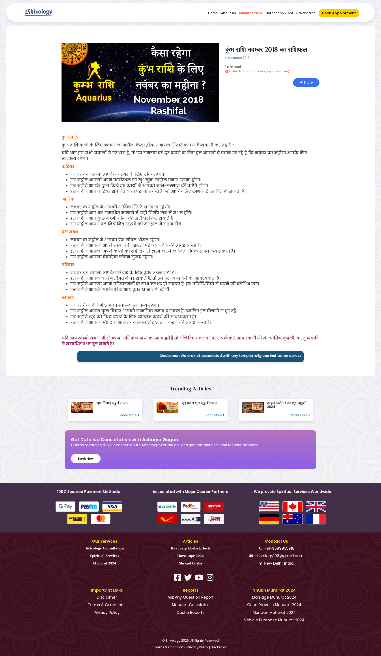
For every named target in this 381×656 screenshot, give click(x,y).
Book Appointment (339, 13)
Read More (129, 415)
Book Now (86, 458)
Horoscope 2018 (237, 58)
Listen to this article (258, 71)
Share (308, 82)
